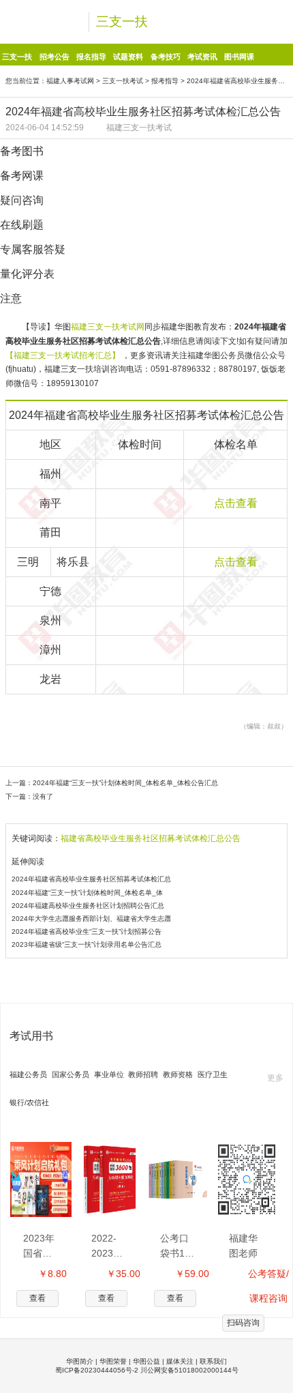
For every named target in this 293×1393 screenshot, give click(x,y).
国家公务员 (70, 1074)
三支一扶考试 (122, 81)
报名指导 (91, 57)
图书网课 (239, 57)
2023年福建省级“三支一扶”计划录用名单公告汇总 (86, 944)
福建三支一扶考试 (139, 127)
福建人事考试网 (70, 81)
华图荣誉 (113, 1361)
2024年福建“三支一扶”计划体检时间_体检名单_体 (87, 892)
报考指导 (165, 81)
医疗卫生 (213, 1074)
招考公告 (55, 57)
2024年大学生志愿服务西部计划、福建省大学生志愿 (91, 918)
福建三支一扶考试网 (107, 327)
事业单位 (109, 1074)
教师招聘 (143, 1074)
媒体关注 (180, 1361)
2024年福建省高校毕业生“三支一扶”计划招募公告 (86, 931)
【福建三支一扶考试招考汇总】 (63, 355)
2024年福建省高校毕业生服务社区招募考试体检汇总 (91, 879)
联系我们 (213, 1361)
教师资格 (178, 1074)
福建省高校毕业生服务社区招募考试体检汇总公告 (151, 838)
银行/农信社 (29, 1102)
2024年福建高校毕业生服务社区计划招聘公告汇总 (88, 905)
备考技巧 (166, 57)
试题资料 (128, 57)
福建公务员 (28, 1074)
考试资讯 (202, 57)
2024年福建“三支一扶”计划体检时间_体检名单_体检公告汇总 (125, 783)
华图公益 (146, 1361)
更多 (275, 1078)
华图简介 (79, 1361)
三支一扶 (122, 21)
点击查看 (236, 503)
